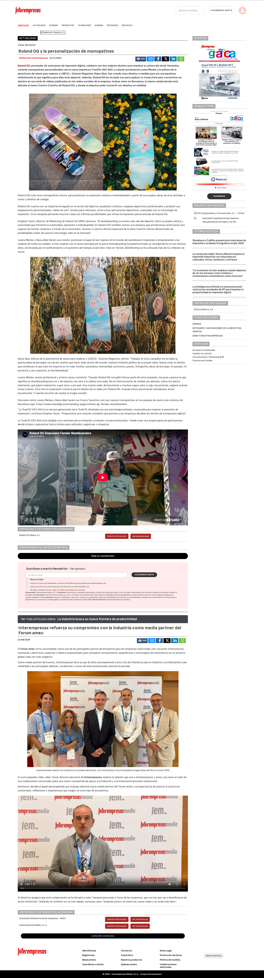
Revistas (127, 25)
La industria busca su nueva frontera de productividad (97, 619)
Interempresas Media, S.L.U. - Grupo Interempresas (136, 974)
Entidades (112, 25)
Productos (68, 25)
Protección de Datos (171, 955)
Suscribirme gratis (144, 574)
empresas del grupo (163, 595)
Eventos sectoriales (203, 360)
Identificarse (89, 950)
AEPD (90, 600)
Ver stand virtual (140, 536)
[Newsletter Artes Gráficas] (219, 148)
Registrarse (88, 955)
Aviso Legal (51, 590)
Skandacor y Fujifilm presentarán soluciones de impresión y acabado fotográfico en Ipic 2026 (219, 242)
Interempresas (93, 777)
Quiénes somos (129, 964)
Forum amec (27, 649)
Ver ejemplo (77, 569)
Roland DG (24, 65)
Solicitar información (117, 536)
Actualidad (39, 25)
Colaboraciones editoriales (168, 966)
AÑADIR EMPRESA (214, 955)
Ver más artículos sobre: (38, 619)
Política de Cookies (170, 959)
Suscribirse (219, 196)
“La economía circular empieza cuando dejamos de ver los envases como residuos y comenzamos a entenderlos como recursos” (219, 273)
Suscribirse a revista (93, 964)
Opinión (53, 25)
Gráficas (23, 25)
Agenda (99, 25)
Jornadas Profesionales (204, 350)
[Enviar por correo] (150, 58)
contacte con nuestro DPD (151, 597)
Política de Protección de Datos (72, 590)
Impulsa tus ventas (202, 353)
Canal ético (127, 955)
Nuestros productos (131, 959)
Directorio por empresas (208, 335)
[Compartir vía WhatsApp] (180, 58)
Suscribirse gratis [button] (221, 10)
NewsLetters (89, 959)
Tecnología (84, 25)
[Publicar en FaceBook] (157, 58)
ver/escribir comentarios (103, 936)
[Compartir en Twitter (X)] (165, 58)
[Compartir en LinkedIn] (173, 58)
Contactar (126, 950)
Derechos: (50, 597)
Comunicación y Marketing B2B (208, 357)
